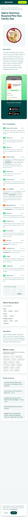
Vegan (8, 256)
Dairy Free (9, 138)
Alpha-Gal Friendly (12, 128)
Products (3, 7)
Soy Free (8, 240)
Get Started (22, 2)
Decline (6, 512)
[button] (8, 161)
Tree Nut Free (10, 248)
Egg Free (9, 147)
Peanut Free (10, 221)
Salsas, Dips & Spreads (12, 7)
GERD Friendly (10, 157)
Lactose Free (10, 179)
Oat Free (9, 213)
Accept (14, 512)
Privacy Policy (14, 509)
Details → (23, 128)
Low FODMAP (10, 189)
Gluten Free (10, 171)
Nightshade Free (11, 205)
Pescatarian (10, 231)
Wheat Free (10, 275)
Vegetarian (10, 266)
